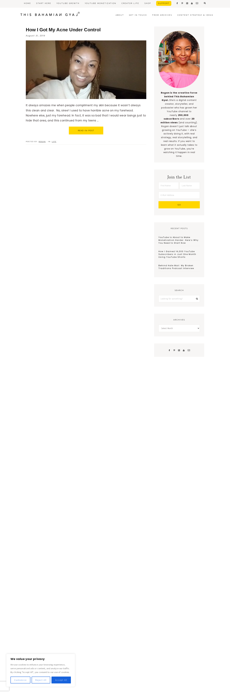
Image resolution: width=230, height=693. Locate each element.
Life (54, 141)
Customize (20, 680)
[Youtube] (184, 350)
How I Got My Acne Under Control (63, 29)
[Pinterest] (174, 350)
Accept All (61, 680)
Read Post (86, 130)
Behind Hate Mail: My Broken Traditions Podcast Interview (176, 267)
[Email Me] (189, 350)
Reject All (40, 680)
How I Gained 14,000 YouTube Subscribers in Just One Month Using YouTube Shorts (177, 254)
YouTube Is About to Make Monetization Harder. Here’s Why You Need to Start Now (178, 240)
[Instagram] (179, 350)
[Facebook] (169, 350)
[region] (40, 670)
